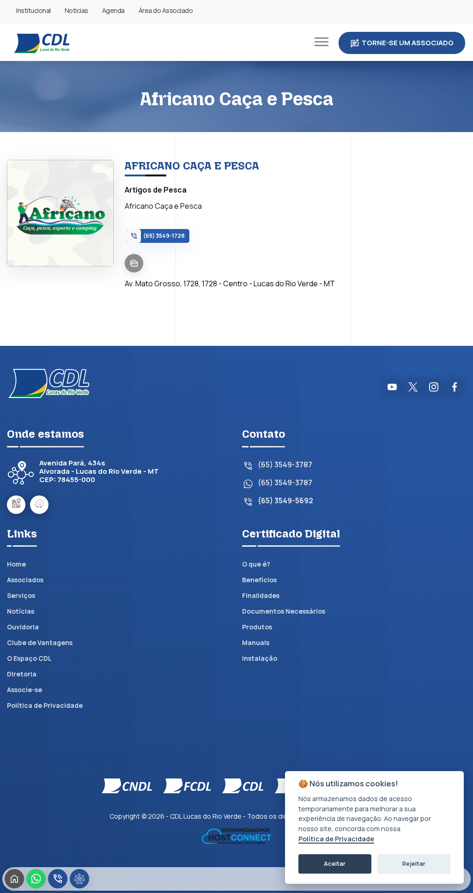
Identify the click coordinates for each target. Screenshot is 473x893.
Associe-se (24, 689)
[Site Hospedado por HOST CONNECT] (236, 835)
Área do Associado (166, 10)
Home (16, 564)
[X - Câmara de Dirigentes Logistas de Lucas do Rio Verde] (413, 387)
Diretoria (21, 674)
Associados (25, 579)
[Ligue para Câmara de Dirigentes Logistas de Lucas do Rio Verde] (57, 878)
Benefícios (259, 579)
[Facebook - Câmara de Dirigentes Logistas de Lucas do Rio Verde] (454, 387)
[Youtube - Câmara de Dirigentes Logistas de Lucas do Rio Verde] (392, 387)
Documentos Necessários (283, 611)
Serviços (21, 595)
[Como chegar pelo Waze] (39, 504)
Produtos (257, 626)
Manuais (255, 642)
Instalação (259, 658)
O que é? (256, 564)
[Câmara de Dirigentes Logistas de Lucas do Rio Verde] (41, 42)
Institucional (33, 10)
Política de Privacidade (45, 705)
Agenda (113, 10)
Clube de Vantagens (40, 642)
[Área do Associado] (79, 878)
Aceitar (335, 863)
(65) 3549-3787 (285, 465)
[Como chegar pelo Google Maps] (16, 504)
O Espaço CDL (29, 658)
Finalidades (260, 595)
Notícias (76, 10)
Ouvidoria (23, 626)
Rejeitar (413, 863)
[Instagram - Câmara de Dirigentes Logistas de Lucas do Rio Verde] (433, 387)
